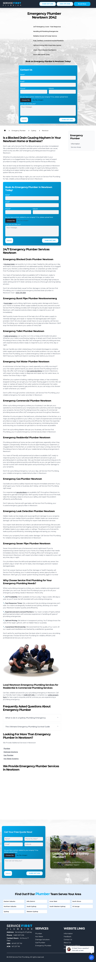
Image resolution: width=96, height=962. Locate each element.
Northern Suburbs (10, 906)
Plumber (7, 748)
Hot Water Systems (11, 759)
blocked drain (9, 264)
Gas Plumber (8, 755)
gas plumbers (21, 492)
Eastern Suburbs (9, 901)
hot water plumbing (34, 371)
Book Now (82, 4)
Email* (22, 81)
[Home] (12, 4)
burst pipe (8, 303)
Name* (22, 74)
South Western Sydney (57, 906)
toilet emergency (10, 336)
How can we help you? (28, 104)
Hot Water (39, 936)
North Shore (76, 901)
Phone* (22, 88)
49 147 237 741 (17, 943)
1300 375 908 (65, 4)
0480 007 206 (47, 4)
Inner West (53, 901)
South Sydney (31, 906)
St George (75, 906)
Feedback (67, 936)
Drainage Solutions (11, 752)
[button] (32, 717)
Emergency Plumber (43, 945)
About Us (67, 942)
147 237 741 (16, 946)
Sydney (6, 911)
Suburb (51, 88)
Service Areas (76, 147)
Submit (24, 120)
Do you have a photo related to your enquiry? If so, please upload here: (44, 97)
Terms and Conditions (72, 945)
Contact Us (68, 939)
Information (75, 144)
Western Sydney (32, 911)
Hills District (31, 901)
